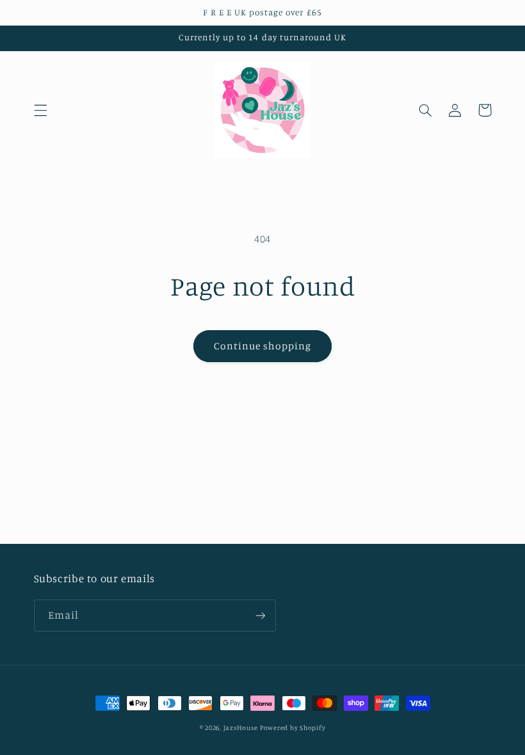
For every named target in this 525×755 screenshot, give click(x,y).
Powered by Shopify (292, 727)
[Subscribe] (260, 615)
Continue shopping (263, 346)
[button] (40, 110)
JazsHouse (240, 727)
